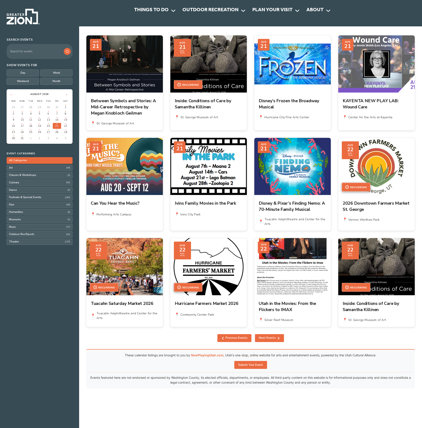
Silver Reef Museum (278, 320)
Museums (39, 219)
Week (56, 73)
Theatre (39, 241)
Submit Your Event (250, 365)
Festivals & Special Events (39, 197)
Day (22, 73)
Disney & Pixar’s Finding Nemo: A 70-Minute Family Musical (292, 206)
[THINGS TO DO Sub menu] (173, 10)
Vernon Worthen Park (364, 220)
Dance (39, 190)
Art (39, 167)
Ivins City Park (190, 214)
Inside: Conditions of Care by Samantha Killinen (203, 104)
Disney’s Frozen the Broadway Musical (289, 104)
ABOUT (315, 10)
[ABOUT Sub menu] (328, 10)
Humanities (39, 212)
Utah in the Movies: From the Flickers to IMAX (287, 307)
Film (39, 204)
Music (39, 227)
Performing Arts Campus (113, 214)
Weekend (23, 81)
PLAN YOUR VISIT (272, 10)
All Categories (18, 160)
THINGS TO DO (151, 10)
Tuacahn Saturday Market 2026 (122, 303)
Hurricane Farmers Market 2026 (206, 303)
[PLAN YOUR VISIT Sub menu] (297, 10)
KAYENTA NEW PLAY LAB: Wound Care (371, 104)
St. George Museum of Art (115, 123)
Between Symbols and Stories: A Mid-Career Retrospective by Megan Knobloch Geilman (123, 107)
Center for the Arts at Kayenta (370, 117)
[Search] (67, 51)
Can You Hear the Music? (115, 203)
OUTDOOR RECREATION (210, 10)
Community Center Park (197, 315)
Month (56, 81)
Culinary (39, 182)
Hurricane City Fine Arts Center (286, 117)
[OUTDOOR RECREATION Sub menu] (243, 10)
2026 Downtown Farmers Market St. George (376, 206)
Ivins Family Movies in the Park (205, 203)
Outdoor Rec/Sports (39, 234)
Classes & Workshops (39, 175)
